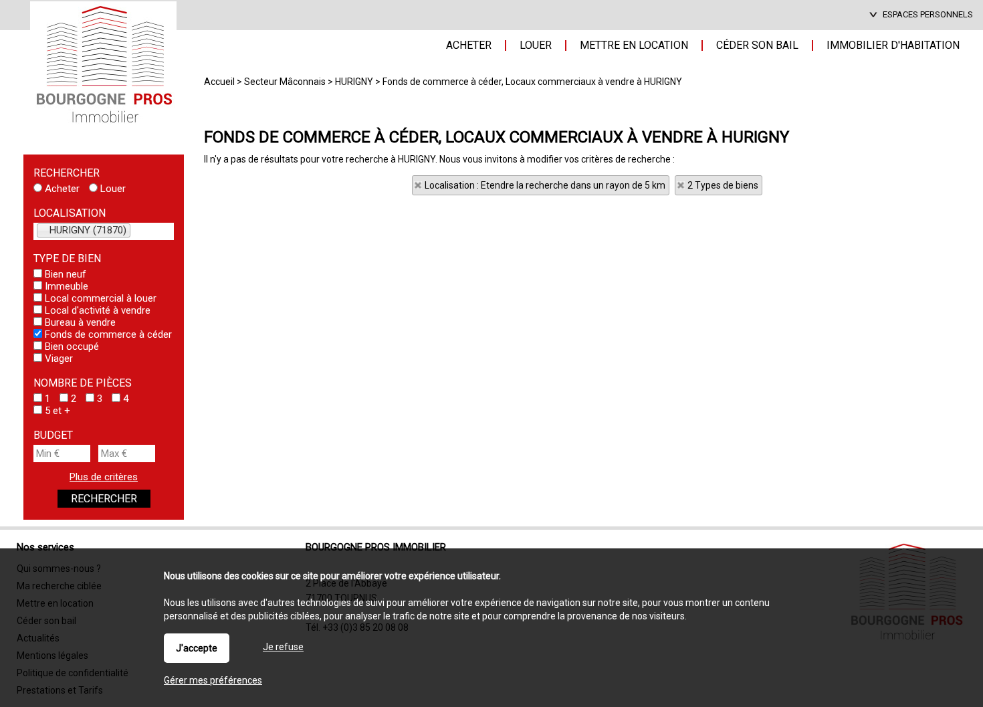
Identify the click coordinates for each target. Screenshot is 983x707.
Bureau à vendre (79, 322)
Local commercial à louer (99, 298)
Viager (57, 358)
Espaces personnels (928, 14)
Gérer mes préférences (213, 680)
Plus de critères (104, 477)
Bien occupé (70, 346)
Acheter (61, 189)
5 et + (56, 411)
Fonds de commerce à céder (107, 334)
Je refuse (283, 646)
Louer (112, 189)
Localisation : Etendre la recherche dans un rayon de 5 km (545, 185)
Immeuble (65, 286)
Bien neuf (64, 274)
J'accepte (196, 648)
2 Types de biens (722, 185)
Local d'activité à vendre (96, 310)
